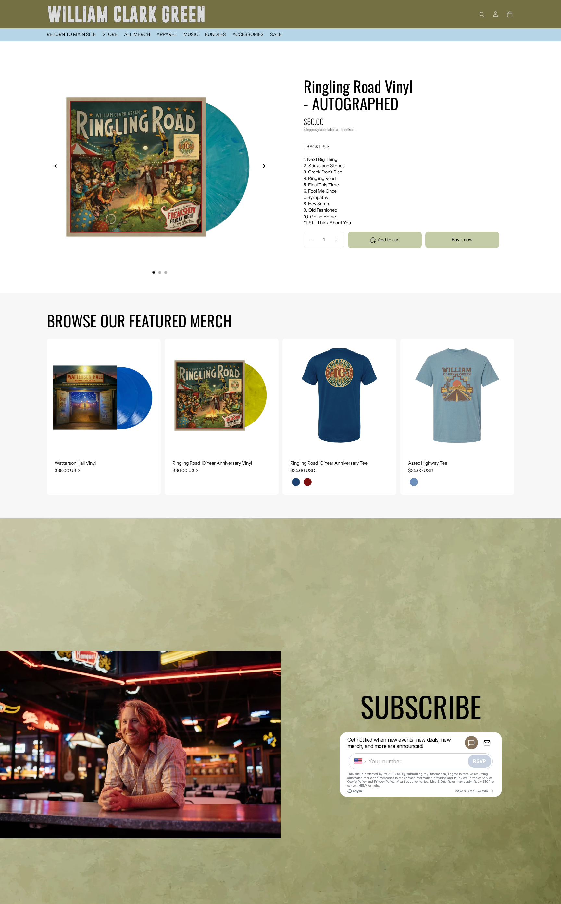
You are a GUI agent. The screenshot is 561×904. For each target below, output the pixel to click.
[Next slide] (265, 167)
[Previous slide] (54, 167)
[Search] (482, 14)
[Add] (150, 442)
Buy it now (462, 240)
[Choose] (386, 442)
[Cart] (510, 14)
